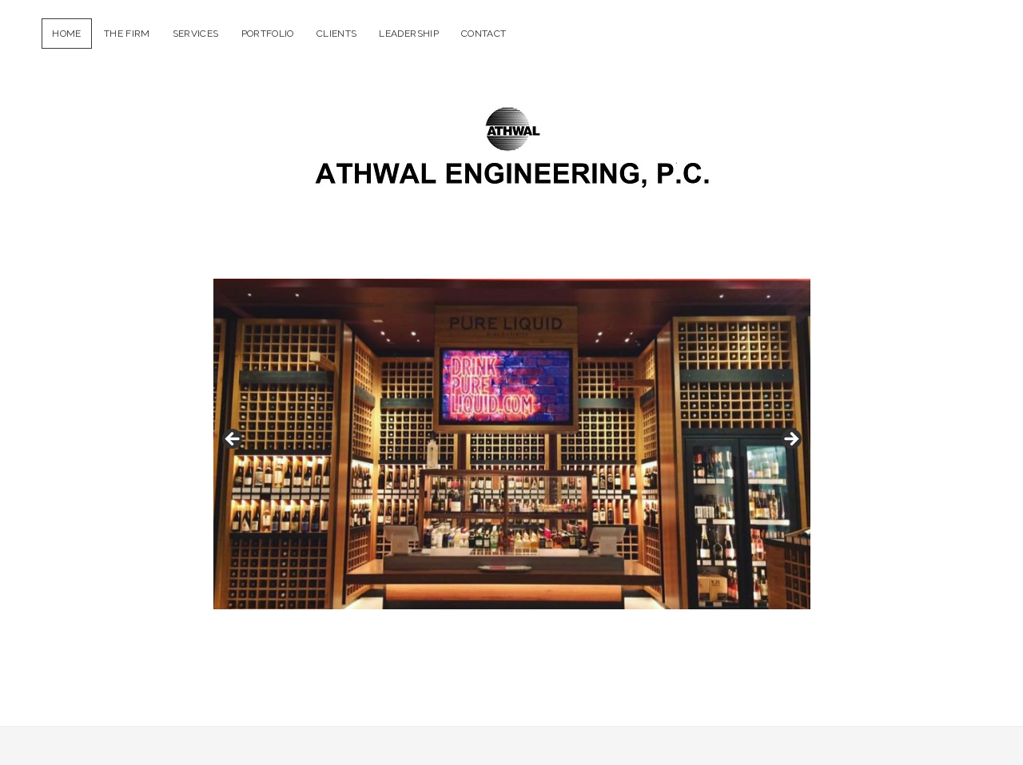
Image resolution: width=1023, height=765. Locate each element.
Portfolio (267, 33)
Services (196, 33)
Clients (336, 33)
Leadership (409, 33)
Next (790, 440)
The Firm (127, 33)
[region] (511, 444)
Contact (484, 33)
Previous (233, 440)
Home (66, 33)
